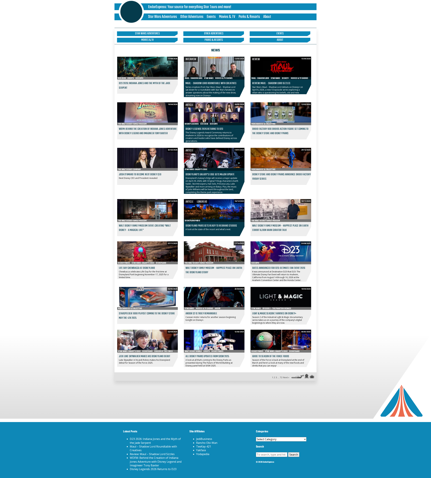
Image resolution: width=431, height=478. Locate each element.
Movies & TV (227, 16)
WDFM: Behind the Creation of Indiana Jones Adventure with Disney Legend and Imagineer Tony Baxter (155, 461)
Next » (286, 377)
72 (281, 377)
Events (211, 16)
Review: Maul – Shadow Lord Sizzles (152, 454)
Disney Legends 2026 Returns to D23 (153, 469)
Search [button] (293, 454)
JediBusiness (204, 439)
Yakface (201, 450)
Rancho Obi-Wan (206, 443)
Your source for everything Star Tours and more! (199, 7)
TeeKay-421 (203, 446)
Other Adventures (191, 16)
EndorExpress (157, 7)
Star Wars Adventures (162, 16)
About (267, 16)
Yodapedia (202, 454)
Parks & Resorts (249, 16)
